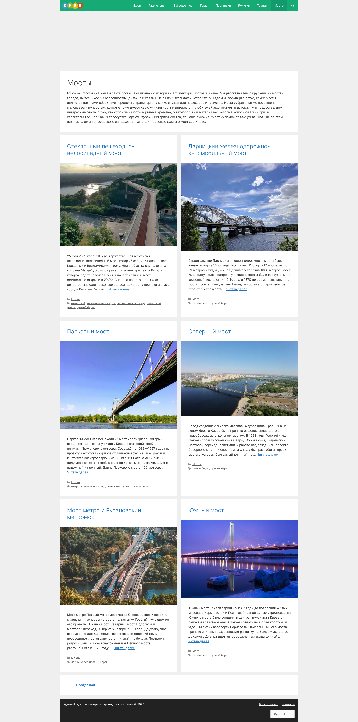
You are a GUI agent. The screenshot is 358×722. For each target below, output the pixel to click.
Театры (262, 5)
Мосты (279, 5)
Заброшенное (183, 5)
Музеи (136, 5)
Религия (244, 5)
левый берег (200, 303)
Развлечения (157, 5)
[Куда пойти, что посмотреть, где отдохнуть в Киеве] (74, 5)
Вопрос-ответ (268, 704)
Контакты (288, 704)
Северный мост (209, 331)
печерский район (118, 486)
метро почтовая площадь (128, 303)
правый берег (86, 307)
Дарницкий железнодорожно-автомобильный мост (229, 149)
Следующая (87, 685)
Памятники (223, 5)
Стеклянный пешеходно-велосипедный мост (100, 149)
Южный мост (206, 510)
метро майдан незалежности (90, 303)
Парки (204, 5)
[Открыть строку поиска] (292, 5)
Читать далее (119, 289)
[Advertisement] (177, 43)
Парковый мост (88, 331)
